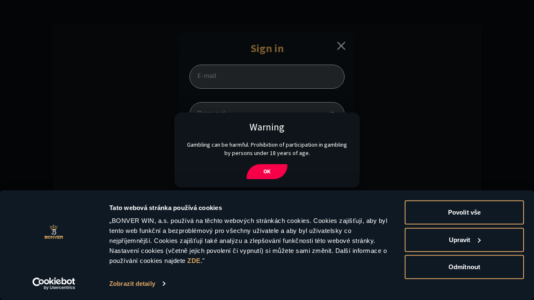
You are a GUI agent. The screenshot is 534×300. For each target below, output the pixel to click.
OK (267, 172)
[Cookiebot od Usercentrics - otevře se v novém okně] (54, 284)
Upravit (460, 239)
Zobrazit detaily (132, 283)
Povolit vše (464, 212)
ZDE (194, 260)
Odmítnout (464, 266)
